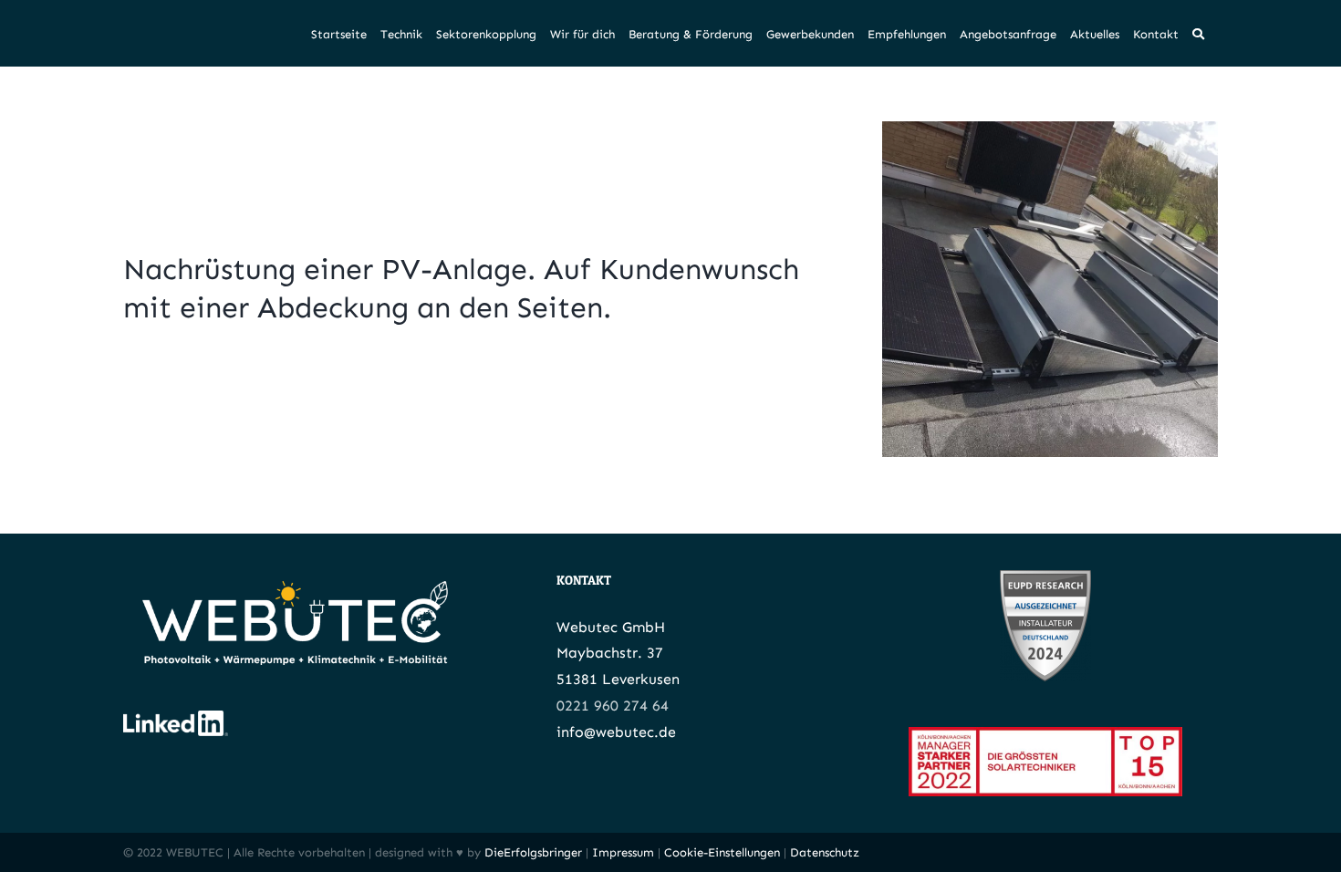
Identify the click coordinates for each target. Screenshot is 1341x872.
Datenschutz (824, 852)
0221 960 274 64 (612, 705)
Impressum (623, 852)
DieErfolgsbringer (533, 852)
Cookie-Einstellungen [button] (722, 852)
